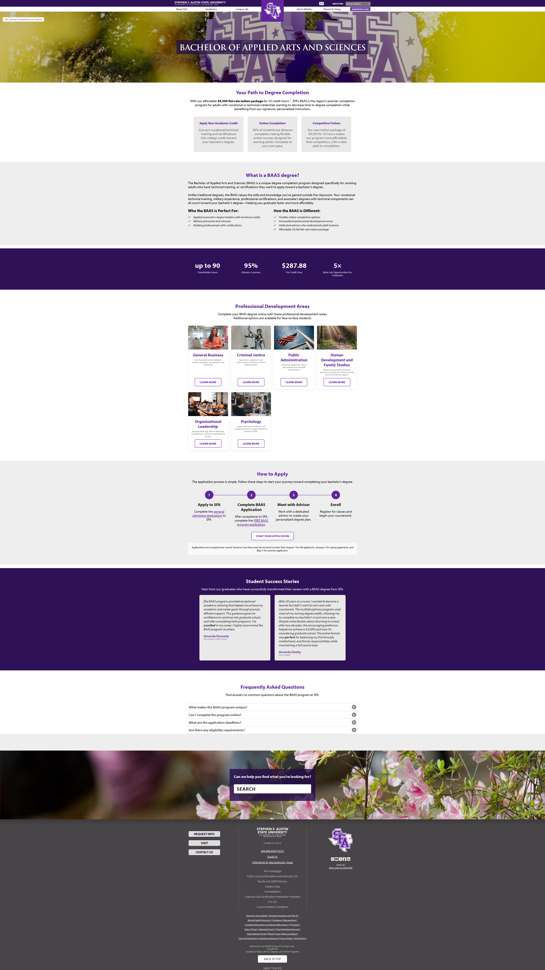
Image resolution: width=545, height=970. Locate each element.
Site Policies (299, 938)
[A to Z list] (321, 3)
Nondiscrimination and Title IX (283, 915)
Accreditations (272, 891)
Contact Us (204, 852)
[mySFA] (314, 3)
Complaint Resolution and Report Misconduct (266, 924)
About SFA (181, 9)
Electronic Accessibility (257, 915)
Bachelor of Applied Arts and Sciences (26, 19)
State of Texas (250, 929)
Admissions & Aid (360, 9)
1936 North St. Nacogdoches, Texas (272, 862)
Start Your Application (272, 536)
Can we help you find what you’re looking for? (272, 776)
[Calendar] (306, 3)
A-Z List (272, 901)
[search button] (307, 788)
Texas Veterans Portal (256, 933)
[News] (301, 3)
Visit (204, 843)
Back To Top (272, 959)
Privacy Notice (286, 938)
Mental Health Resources (259, 920)
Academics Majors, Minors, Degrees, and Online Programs (272, 951)
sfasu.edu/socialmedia (340, 867)
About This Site (272, 968)
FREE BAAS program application (252, 522)
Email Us (272, 856)
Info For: (338, 3)
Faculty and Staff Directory (272, 881)
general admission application (208, 513)
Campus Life (242, 9)
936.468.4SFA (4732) (272, 851)
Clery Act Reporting (248, 938)
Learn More (208, 382)
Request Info (204, 834)
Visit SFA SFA (272, 948)
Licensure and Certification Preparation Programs (272, 896)
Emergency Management (284, 920)
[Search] (327, 3)
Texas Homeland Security (288, 929)
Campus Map (272, 886)
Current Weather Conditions (272, 907)
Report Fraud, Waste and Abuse (282, 933)
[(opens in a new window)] (332, 859)
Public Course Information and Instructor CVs (272, 876)
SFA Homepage (272, 871)
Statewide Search (266, 929)
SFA (6, 19)
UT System (294, 924)
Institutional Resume (268, 938)
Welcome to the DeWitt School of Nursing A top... (272, 946)
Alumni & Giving (331, 9)
